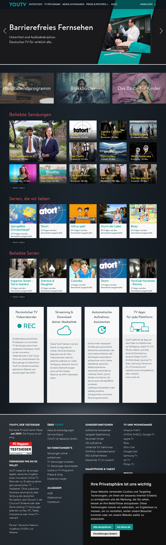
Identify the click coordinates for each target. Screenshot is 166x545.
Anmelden (146, 4)
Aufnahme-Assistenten (98, 430)
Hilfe (114, 4)
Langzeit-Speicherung (97, 434)
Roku (126, 443)
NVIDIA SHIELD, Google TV (139, 434)
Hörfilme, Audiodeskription (100, 451)
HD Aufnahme (93, 443)
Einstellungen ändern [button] (105, 533)
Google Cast (131, 451)
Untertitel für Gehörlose (99, 447)
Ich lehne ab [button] (123, 527)
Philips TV (129, 464)
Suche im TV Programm (60, 470)
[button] (155, 4)
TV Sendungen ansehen (60, 461)
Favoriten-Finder (94, 438)
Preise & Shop (55, 474)
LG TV (127, 460)
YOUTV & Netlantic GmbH (62, 438)
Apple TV (129, 438)
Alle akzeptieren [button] (102, 527)
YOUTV (17, 4)
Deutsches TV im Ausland (99, 460)
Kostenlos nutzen (57, 478)
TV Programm (52, 4)
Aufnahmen (73, 4)
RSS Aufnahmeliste (96, 455)
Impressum (53, 502)
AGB (50, 493)
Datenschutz (54, 497)
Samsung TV (130, 455)
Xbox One (129, 447)
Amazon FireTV (132, 430)
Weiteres (96, 4)
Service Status (55, 434)
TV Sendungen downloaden (62, 466)
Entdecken (35, 4)
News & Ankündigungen (60, 430)
